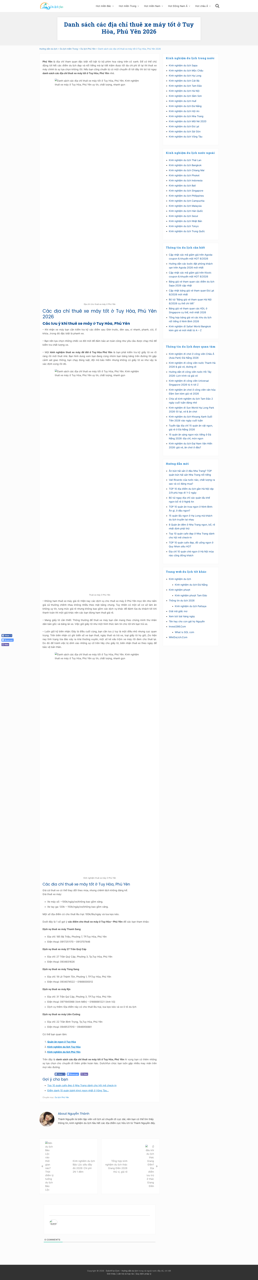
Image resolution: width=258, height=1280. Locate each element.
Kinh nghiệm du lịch (180, 578)
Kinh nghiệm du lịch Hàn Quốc (186, 210)
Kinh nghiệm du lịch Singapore (186, 190)
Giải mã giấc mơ (178, 611)
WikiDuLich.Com (178, 637)
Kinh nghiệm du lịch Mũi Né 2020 (187, 121)
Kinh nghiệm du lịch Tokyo (184, 226)
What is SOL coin (184, 632)
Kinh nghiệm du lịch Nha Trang (186, 116)
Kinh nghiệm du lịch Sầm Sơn (185, 95)
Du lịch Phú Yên (62, 1097)
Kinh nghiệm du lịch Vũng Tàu (185, 136)
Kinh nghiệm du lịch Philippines (186, 195)
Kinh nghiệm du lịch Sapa (183, 65)
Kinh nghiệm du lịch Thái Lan (185, 160)
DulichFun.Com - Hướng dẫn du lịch (122, 1271)
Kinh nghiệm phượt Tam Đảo (191, 595)
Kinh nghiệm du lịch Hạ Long (185, 75)
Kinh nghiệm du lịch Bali (182, 185)
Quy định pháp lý (143, 1274)
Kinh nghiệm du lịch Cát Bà (184, 80)
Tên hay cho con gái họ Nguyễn (187, 621)
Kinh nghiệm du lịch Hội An (184, 111)
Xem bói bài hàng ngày (182, 616)
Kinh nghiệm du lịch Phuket (184, 175)
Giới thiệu (111, 1274)
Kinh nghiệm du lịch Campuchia (186, 200)
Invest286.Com (177, 626)
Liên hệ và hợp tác (125, 1274)
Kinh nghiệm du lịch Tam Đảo (185, 85)
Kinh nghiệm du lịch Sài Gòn (185, 131)
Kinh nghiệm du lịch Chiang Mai (186, 170)
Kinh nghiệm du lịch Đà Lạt (184, 126)
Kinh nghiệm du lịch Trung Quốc (187, 231)
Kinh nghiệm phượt (179, 589)
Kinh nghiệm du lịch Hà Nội (184, 90)
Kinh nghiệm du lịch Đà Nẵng (185, 106)
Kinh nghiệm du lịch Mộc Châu (186, 70)
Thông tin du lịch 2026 (182, 600)
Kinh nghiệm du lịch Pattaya (190, 606)
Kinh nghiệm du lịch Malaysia (185, 205)
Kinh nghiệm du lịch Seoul (183, 216)
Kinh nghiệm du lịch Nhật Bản (185, 221)
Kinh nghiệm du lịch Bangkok (185, 165)
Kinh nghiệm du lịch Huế (182, 100)
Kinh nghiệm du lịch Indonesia (185, 180)
